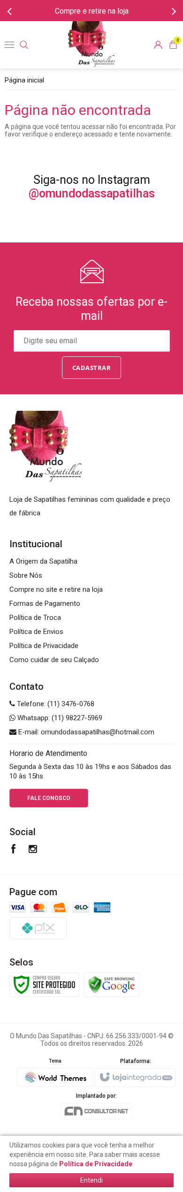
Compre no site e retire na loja (56, 589)
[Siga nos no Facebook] (13, 850)
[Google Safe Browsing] (111, 984)
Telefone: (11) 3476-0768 (54, 704)
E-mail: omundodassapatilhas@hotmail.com (85, 732)
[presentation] (9, 10)
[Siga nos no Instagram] (33, 850)
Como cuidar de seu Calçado (54, 660)
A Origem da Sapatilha (43, 561)
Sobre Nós (25, 575)
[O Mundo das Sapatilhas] (91, 44)
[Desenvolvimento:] (55, 1069)
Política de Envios (36, 631)
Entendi (91, 1180)
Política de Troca (35, 617)
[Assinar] (92, 367)
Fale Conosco (48, 798)
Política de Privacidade (43, 645)
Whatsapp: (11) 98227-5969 (58, 718)
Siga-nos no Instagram (92, 186)
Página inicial (24, 80)
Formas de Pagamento (44, 603)
